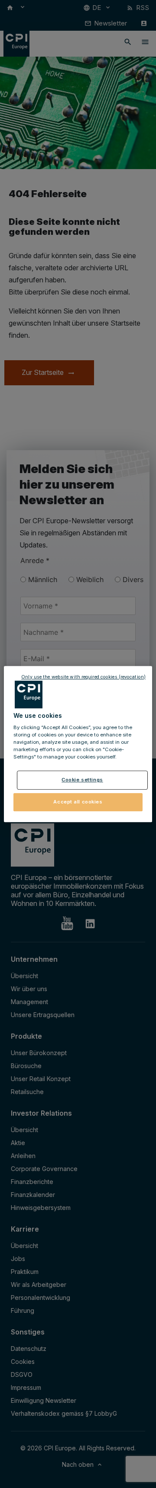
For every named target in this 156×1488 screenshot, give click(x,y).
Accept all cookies (77, 802)
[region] (78, 744)
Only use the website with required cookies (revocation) (83, 677)
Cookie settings (82, 780)
